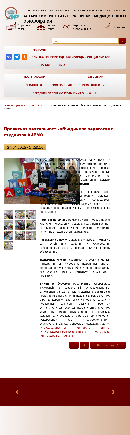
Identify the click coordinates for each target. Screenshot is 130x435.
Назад (17, 392)
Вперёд (112, 392)
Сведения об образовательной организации (65, 93)
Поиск (56, 41)
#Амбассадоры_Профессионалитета (63, 331)
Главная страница (14, 105)
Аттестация (41, 65)
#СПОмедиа (102, 331)
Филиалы (39, 49)
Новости (37, 105)
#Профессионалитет (53, 327)
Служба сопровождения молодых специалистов (71, 57)
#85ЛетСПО (83, 327)
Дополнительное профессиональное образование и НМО (65, 85)
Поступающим (34, 77)
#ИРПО (105, 327)
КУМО (61, 65)
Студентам (95, 77)
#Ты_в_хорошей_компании (57, 335)
